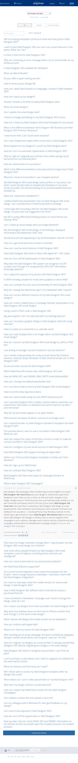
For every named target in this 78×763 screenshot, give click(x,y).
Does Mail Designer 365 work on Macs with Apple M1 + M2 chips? (37, 253)
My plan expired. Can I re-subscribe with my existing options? (34, 316)
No (26, 532)
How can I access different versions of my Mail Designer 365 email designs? (37, 296)
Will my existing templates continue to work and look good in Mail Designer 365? (37, 40)
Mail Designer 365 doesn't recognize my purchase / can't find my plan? (36, 652)
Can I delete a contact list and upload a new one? (28, 697)
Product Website (34, 17)
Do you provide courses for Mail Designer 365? (27, 366)
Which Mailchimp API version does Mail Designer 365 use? (33, 371)
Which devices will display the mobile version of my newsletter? (35, 619)
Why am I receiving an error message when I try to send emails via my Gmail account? (39, 61)
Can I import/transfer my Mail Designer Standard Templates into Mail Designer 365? (38, 424)
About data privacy (20, 751)
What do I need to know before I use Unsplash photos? (31, 177)
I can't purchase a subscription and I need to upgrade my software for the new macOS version (39, 660)
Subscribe (43, 750)
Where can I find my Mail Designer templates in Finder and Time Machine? (36, 458)
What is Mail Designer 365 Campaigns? (23, 483)
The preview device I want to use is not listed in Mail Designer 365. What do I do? (37, 432)
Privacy (32, 756)
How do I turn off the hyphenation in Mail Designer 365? (32, 258)
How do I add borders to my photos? (22, 164)
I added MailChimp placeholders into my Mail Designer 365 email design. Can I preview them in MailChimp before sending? (36, 202)
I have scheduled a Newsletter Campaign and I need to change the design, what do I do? (37, 599)
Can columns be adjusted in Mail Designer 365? (28, 710)
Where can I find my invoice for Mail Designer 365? (29, 629)
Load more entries (39, 733)
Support (52, 3)
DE (9, 750)
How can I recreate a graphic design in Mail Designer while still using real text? (38, 322)
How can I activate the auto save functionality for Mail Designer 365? (38, 284)
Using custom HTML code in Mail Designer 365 (27, 310)
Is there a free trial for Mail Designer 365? (24, 55)
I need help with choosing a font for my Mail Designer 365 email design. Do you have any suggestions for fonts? (36, 210)
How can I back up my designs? (19, 96)
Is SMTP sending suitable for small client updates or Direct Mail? (36, 279)
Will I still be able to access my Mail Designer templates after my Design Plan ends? (36, 673)
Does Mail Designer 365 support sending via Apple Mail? (32, 452)
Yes (22, 532)
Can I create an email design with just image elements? (31, 224)
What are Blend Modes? (16, 73)
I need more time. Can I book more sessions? (26, 135)
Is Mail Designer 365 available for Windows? (26, 68)
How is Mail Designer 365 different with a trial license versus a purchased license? (35, 591)
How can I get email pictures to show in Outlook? (28, 243)
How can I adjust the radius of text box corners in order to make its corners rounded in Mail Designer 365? (37, 440)
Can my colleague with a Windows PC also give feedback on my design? (35, 704)
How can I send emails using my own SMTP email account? (33, 397)
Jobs (12, 756)
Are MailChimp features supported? (22, 566)
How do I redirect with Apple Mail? (21, 624)
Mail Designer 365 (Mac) (10, 488)
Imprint (27, 756)
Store (62, 3)
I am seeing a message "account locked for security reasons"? (34, 350)
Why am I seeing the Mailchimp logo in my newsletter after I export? (38, 289)
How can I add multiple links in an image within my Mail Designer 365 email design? (38, 335)
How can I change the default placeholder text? (27, 381)
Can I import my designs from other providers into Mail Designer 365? (39, 606)
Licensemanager (44, 17)
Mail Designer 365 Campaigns (24, 488)
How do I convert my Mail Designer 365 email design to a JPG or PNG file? (38, 343)
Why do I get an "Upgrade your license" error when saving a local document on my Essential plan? (36, 157)
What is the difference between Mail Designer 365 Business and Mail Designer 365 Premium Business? (38, 129)
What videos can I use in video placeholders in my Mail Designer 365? (38, 679)
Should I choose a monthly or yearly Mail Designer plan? (32, 101)
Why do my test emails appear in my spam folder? (29, 412)
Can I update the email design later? (22, 112)
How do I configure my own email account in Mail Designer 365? (36, 447)
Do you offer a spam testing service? (22, 78)
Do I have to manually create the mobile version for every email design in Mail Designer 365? (35, 583)
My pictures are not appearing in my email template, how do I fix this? (39, 237)
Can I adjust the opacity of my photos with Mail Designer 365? (35, 274)
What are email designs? (16, 107)
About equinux (4, 3)
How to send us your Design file (20, 83)
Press (15, 756)
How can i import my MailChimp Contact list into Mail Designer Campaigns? (35, 691)
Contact (23, 756)
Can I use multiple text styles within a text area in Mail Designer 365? (38, 140)
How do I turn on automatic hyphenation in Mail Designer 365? (35, 151)
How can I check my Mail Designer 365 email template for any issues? (39, 122)
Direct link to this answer (68, 532)
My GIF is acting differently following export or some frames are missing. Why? (35, 218)
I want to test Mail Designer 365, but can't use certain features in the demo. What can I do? (38, 48)
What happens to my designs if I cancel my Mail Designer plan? (35, 145)
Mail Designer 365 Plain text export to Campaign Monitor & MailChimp (34, 477)
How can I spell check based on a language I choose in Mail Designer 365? (38, 90)
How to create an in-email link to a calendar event (29, 329)
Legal (19, 756)
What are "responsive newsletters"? (21, 195)
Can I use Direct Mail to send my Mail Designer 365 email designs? (37, 386)
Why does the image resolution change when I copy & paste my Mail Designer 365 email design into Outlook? (38, 544)
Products (19, 3)
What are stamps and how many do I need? (26, 666)
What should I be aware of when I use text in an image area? (34, 418)
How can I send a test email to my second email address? (32, 561)
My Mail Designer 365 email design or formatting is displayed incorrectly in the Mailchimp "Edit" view (34, 231)
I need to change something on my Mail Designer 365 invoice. (35, 117)
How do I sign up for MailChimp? (20, 465)
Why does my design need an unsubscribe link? (27, 684)
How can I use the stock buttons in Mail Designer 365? (31, 248)
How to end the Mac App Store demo (22, 391)
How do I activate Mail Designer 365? (22, 470)
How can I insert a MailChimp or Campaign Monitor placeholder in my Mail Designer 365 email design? (39, 304)
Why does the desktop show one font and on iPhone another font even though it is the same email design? (37, 612)
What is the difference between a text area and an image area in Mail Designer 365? (38, 170)
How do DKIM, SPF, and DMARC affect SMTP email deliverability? (36, 376)
